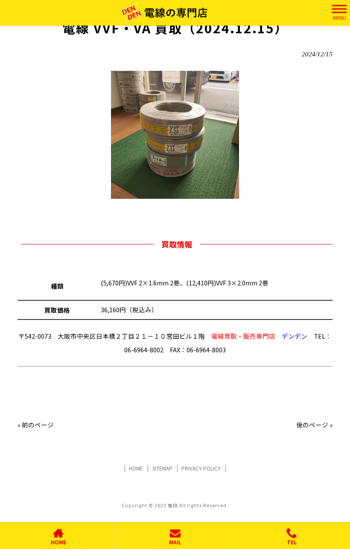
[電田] (164, 12)
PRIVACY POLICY (201, 468)
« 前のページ (36, 424)
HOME (136, 468)
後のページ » (314, 424)
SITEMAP (162, 468)
